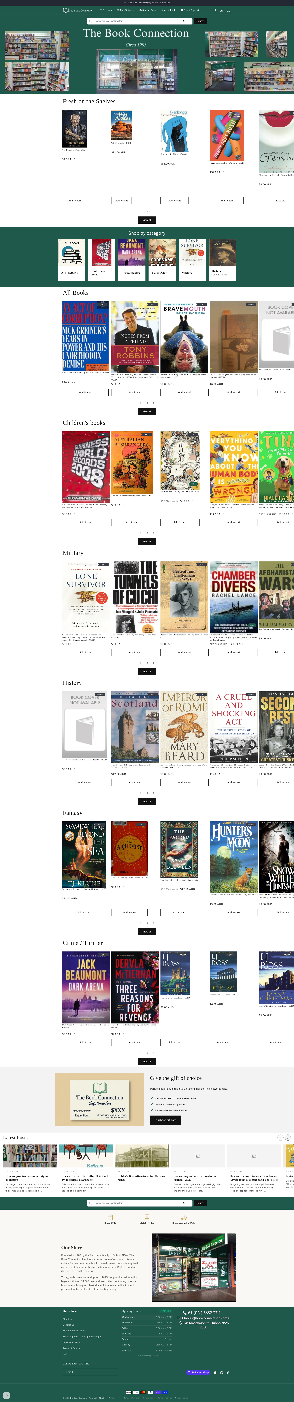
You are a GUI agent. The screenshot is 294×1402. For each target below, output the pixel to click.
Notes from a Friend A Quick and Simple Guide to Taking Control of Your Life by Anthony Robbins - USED (134, 377)
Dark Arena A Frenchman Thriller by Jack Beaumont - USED (85, 1026)
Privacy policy (115, 1398)
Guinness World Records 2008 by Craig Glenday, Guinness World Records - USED (84, 506)
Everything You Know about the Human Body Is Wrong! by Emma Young (232, 506)
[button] (215, 10)
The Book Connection (79, 1398)
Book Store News (72, 1342)
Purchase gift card (165, 1120)
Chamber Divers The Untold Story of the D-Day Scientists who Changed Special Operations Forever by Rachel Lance (233, 637)
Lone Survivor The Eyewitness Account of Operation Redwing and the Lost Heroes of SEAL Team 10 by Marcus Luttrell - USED (84, 637)
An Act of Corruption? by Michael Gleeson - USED (85, 372)
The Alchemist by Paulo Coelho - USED (129, 878)
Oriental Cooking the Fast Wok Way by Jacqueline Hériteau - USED (233, 375)
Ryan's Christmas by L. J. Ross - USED (276, 1006)
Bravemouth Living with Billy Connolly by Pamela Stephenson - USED (183, 375)
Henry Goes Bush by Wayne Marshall (227, 163)
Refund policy (149, 1398)
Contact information (132, 1398)
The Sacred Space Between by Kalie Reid (179, 880)
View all (147, 220)
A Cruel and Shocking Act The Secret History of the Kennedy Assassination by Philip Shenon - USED (233, 766)
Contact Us (68, 1325)
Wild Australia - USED (121, 143)
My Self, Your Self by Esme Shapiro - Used (180, 492)
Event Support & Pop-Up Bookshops (82, 1336)
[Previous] (280, 1138)
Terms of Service (72, 1348)
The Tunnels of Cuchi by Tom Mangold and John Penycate (133, 636)
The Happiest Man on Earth (74, 150)
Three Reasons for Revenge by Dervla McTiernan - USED (134, 1026)
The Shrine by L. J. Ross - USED (175, 998)
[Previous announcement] (63, 3)
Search (200, 21)
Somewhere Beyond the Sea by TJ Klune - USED (84, 889)
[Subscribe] (114, 1372)
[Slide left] (140, 211)
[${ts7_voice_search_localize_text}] (184, 21)
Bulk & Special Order (74, 1330)
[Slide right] (153, 211)
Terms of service (165, 1398)
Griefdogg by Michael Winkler (174, 154)
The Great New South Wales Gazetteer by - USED (84, 760)
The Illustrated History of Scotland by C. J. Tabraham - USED (131, 766)
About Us (67, 1319)
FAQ (65, 1354)
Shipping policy (181, 1398)
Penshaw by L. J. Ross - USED (223, 995)
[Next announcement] (230, 3)
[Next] (288, 1138)
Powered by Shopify (97, 1398)
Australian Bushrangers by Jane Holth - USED (132, 495)
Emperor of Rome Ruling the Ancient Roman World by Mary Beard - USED (183, 766)
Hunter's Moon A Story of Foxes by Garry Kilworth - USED (233, 896)
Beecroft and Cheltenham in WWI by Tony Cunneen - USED (184, 636)
